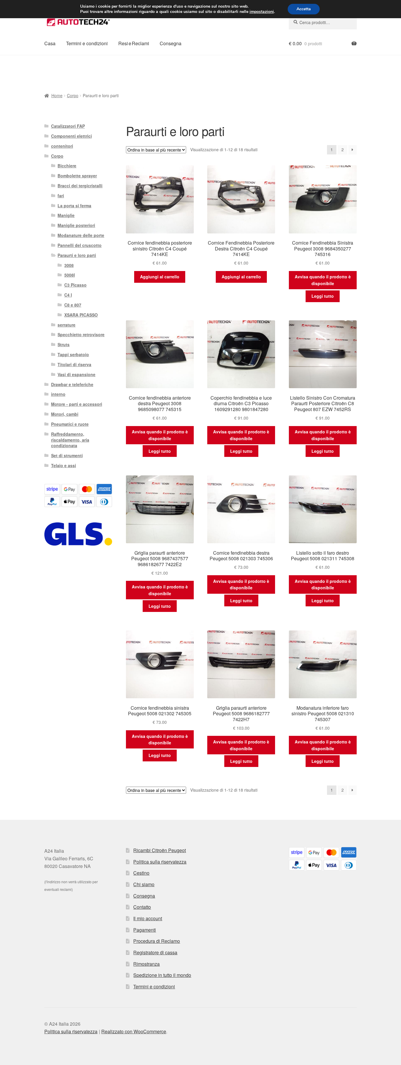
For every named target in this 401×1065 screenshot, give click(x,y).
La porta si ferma (74, 205)
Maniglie (66, 215)
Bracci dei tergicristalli (80, 186)
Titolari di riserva (74, 364)
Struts (64, 344)
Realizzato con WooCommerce (133, 1031)
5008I (69, 275)
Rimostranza (146, 963)
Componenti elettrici (71, 136)
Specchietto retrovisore (81, 334)
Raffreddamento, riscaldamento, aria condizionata (70, 440)
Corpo (72, 95)
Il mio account (147, 918)
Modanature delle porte (81, 235)
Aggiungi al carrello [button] (159, 277)
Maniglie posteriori (76, 225)
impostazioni (262, 11)
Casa (49, 43)
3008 (69, 265)
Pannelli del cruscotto (80, 245)
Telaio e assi (63, 465)
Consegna (170, 43)
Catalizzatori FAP (68, 126)
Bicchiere (67, 166)
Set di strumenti (67, 455)
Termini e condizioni (87, 43)
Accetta (303, 9)
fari (61, 195)
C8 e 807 (72, 305)
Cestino (141, 872)
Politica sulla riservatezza (159, 861)
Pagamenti (144, 929)
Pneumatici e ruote (70, 424)
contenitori (62, 146)
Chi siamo (143, 884)
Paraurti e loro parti (77, 255)
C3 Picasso (75, 285)
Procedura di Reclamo (156, 941)
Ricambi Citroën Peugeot (159, 850)
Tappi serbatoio (73, 354)
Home (57, 95)
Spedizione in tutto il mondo (162, 975)
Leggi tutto (322, 296)
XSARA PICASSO (81, 315)
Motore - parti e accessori (76, 404)
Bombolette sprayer (77, 176)
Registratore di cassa (155, 952)
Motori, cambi (64, 414)
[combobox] (323, 22)
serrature (66, 325)
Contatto (142, 907)
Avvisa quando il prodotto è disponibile (323, 280)
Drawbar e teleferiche (72, 384)
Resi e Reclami (133, 43)
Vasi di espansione (76, 374)
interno (58, 394)
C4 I (68, 295)
